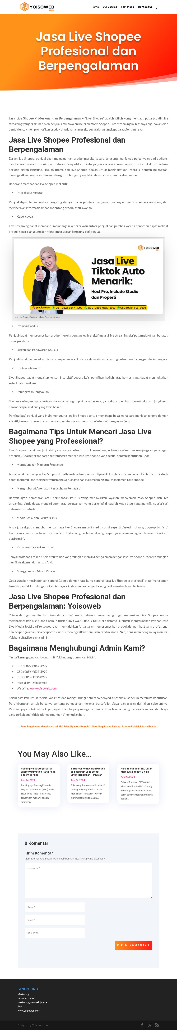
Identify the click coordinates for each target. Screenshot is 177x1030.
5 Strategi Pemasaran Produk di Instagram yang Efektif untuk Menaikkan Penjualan (88, 771)
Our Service (110, 7)
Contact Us (145, 7)
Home (95, 7)
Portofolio (127, 7)
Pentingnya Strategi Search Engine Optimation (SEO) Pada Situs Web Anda (38, 771)
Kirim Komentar (133, 945)
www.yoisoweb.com (43, 688)
